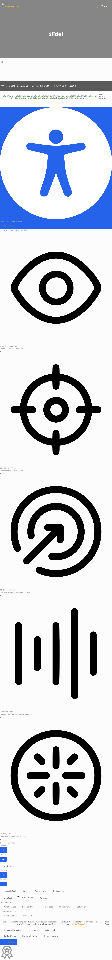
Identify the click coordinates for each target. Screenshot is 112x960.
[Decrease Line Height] (3, 884)
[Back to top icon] (108, 86)
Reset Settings (8, 942)
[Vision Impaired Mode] (56, 351)
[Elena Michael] (10, 6)
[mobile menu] (90, 6)
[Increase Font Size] (3, 850)
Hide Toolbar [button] (7, 226)
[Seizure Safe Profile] (56, 473)
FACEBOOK (72, 86)
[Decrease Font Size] (3, 859)
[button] (9, 866)
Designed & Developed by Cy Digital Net (34, 86)
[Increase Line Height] (3, 875)
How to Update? (78, 924)
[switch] (1, 351)
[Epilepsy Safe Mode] (56, 839)
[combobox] (56, 97)
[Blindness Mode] (56, 717)
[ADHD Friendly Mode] (56, 595)
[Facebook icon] (103, 86)
